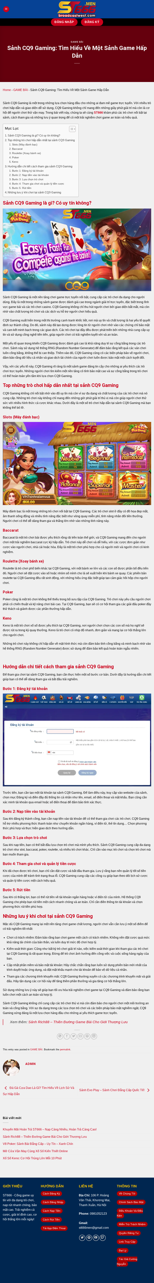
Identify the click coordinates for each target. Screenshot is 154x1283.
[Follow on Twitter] (82, 1238)
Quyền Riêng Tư (129, 1233)
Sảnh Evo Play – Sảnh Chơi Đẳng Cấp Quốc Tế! (112, 1090)
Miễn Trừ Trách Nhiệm (132, 1224)
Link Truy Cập (127, 1241)
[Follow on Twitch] (103, 1238)
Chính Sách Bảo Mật (131, 1202)
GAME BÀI (77, 41)
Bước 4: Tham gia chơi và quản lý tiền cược (38, 183)
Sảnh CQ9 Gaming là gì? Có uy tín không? (34, 135)
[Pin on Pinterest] (87, 1036)
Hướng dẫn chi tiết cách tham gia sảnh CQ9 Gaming (40, 166)
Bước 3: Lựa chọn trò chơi (27, 179)
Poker (15, 157)
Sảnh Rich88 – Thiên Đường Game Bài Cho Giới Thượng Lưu (78, 1022)
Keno (15, 161)
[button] (70, 129)
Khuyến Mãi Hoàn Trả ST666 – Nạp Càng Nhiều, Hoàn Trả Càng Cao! (50, 1129)
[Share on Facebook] (67, 1036)
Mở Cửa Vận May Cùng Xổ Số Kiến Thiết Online (35, 1151)
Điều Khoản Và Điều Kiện (130, 1213)
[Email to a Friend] (80, 1036)
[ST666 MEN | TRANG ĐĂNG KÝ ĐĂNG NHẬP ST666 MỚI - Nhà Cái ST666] (77, 9)
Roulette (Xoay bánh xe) (26, 153)
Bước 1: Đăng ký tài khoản (28, 170)
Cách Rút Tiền (51, 1219)
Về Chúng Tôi (127, 1193)
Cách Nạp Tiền (51, 1210)
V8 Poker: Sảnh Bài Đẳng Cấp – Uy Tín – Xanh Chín (38, 1143)
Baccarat (17, 148)
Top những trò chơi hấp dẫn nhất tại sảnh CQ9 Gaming (41, 140)
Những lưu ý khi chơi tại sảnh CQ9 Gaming (34, 192)
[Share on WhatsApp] (60, 1036)
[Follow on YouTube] (96, 1238)
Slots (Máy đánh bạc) (24, 144)
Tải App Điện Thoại (54, 1228)
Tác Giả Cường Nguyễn (127, 1261)
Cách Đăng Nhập (53, 1202)
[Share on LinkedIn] (94, 1036)
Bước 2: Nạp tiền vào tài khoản (30, 175)
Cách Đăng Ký (51, 1193)
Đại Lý (122, 1250)
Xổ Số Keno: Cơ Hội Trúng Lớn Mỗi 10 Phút (32, 1158)
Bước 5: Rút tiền (21, 187)
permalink (65, 1049)
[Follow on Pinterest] (89, 1238)
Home (7, 90)
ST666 (98, 112)
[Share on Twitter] (73, 1036)
